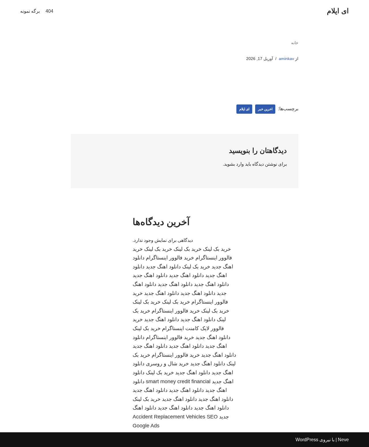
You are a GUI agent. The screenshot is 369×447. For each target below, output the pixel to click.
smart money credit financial (178, 381)
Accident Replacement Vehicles (169, 417)
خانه (294, 42)
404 (49, 11)
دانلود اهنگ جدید (163, 267)
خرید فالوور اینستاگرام (170, 258)
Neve (343, 439)
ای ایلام (244, 109)
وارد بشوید (234, 164)
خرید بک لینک (217, 249)
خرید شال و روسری (167, 363)
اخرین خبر (265, 109)
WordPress (306, 439)
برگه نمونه (30, 11)
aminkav (286, 58)
